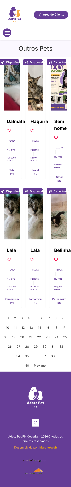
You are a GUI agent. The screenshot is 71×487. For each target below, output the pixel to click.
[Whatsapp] (35, 423)
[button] (7, 32)
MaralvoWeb (48, 447)
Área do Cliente (53, 14)
